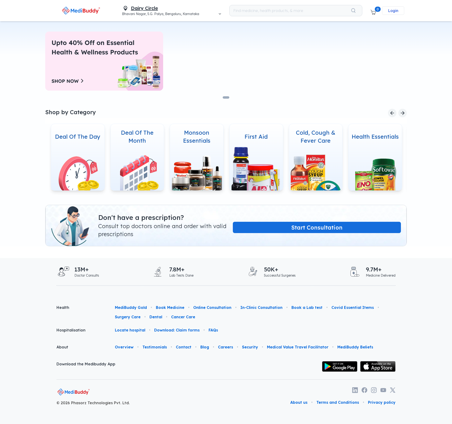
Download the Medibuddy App (85, 364)
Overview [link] (124, 347)
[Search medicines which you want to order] (353, 10)
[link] (81, 10)
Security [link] (250, 347)
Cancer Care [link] (183, 317)
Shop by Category (70, 112)
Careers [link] (225, 347)
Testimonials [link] (154, 347)
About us (298, 402)
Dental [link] (155, 317)
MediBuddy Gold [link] (131, 307)
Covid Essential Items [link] (352, 307)
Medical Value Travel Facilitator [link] (297, 347)
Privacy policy (382, 402)
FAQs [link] (213, 330)
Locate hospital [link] (130, 330)
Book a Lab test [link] (307, 307)
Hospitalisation (70, 330)
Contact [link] (183, 347)
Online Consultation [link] (212, 307)
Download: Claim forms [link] (177, 330)
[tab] (226, 97)
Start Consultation (317, 227)
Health (62, 307)
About (62, 347)
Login (393, 10)
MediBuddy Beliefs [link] (355, 347)
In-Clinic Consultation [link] (261, 307)
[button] (373, 10)
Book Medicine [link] (170, 307)
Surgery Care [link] (128, 317)
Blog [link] (204, 347)
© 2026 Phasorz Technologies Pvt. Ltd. (93, 402)
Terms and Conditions (337, 402)
